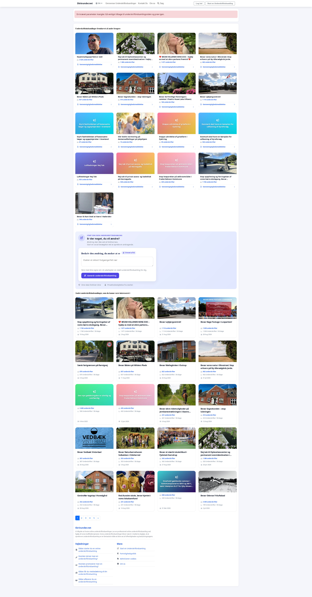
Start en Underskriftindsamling (220, 3)
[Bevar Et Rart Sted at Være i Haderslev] (94, 210)
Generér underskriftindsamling (101, 275)
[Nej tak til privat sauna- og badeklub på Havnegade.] (135, 171)
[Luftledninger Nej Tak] (94, 170)
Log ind (199, 3)
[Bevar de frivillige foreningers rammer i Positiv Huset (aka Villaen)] (176, 91)
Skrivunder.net (85, 3)
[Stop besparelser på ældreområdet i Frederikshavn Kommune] (176, 171)
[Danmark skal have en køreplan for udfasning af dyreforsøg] (218, 131)
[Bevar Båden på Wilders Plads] (94, 90)
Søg (162, 3)
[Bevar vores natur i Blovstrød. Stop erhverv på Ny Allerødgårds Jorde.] (218, 51)
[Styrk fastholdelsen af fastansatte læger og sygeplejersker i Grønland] (94, 131)
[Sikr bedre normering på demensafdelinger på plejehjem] (135, 131)
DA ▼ (100, 3)
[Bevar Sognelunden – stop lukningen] (135, 90)
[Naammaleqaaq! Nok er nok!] (94, 50)
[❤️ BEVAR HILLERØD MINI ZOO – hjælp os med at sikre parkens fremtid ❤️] (176, 51)
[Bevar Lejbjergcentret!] (218, 90)
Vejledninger (82, 543)
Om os (152, 3)
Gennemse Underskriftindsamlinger (121, 3)
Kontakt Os (143, 3)
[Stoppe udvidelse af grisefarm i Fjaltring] (176, 131)
